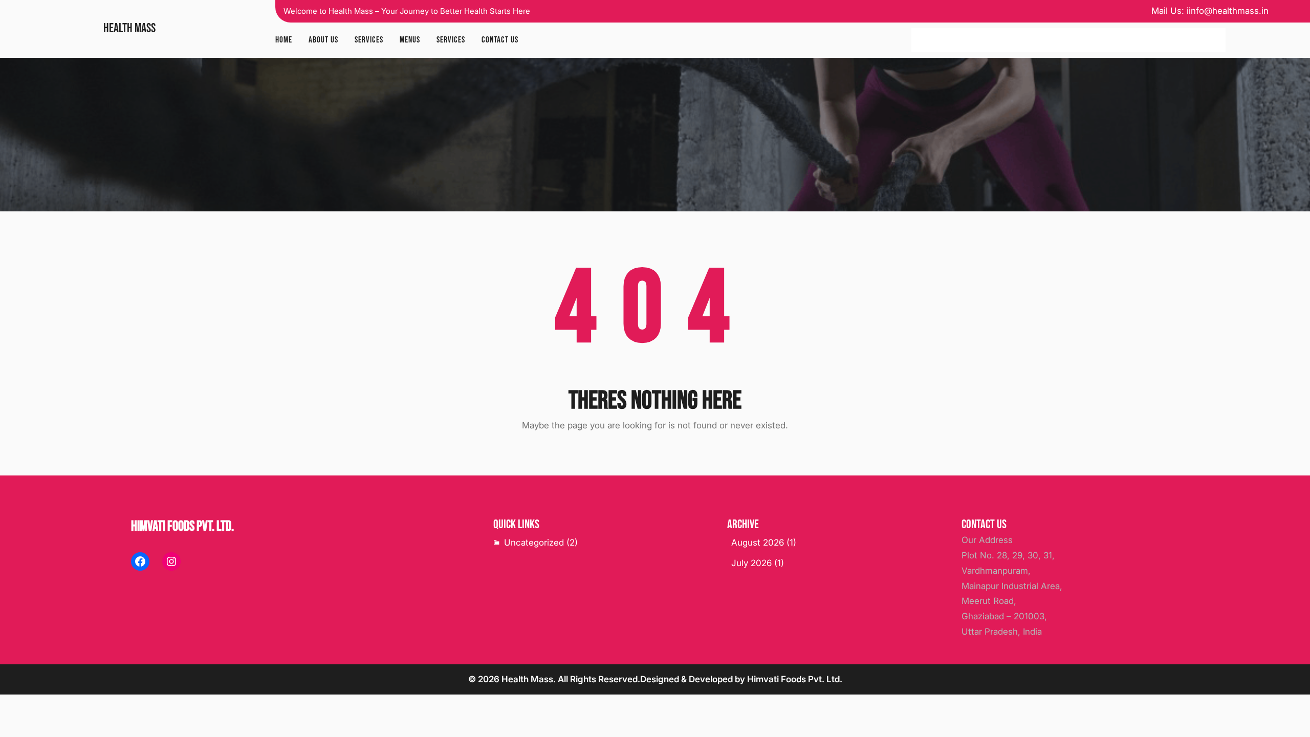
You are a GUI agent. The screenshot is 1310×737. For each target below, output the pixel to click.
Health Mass (129, 28)
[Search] (1213, 40)
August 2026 (757, 542)
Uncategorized (534, 542)
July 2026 (751, 563)
